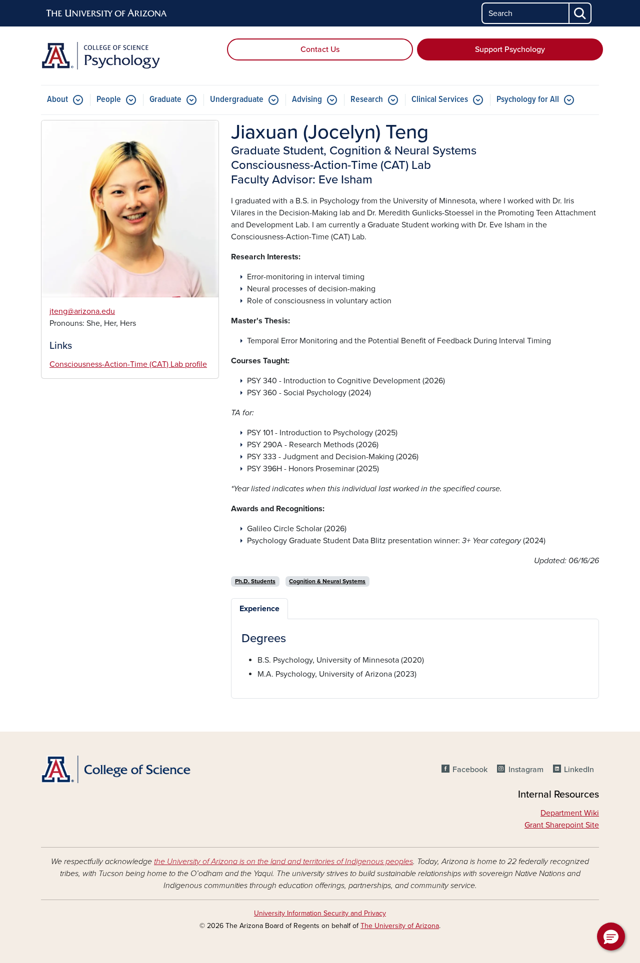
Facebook (470, 770)
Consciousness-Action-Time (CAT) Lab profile (128, 364)
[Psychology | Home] (130, 55)
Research (366, 99)
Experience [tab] (260, 609)
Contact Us (320, 49)
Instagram (525, 770)
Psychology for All (527, 99)
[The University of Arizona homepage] (107, 13)
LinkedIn (579, 770)
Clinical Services (440, 99)
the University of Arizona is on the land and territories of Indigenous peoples (283, 862)
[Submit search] (581, 13)
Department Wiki (569, 813)
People (108, 99)
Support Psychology (510, 49)
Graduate (166, 99)
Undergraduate (237, 99)
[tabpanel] (415, 656)
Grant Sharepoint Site (561, 825)
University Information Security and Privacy (320, 913)
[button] (611, 937)
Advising (307, 99)
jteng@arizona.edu (82, 311)
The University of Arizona (399, 926)
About (57, 99)
